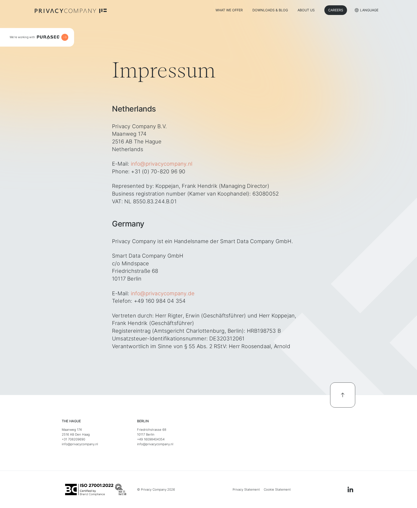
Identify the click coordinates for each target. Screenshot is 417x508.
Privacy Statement (246, 489)
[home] (71, 10)
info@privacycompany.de (163, 293)
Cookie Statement (277, 489)
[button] (366, 10)
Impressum (220, 489)
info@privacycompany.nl (161, 164)
